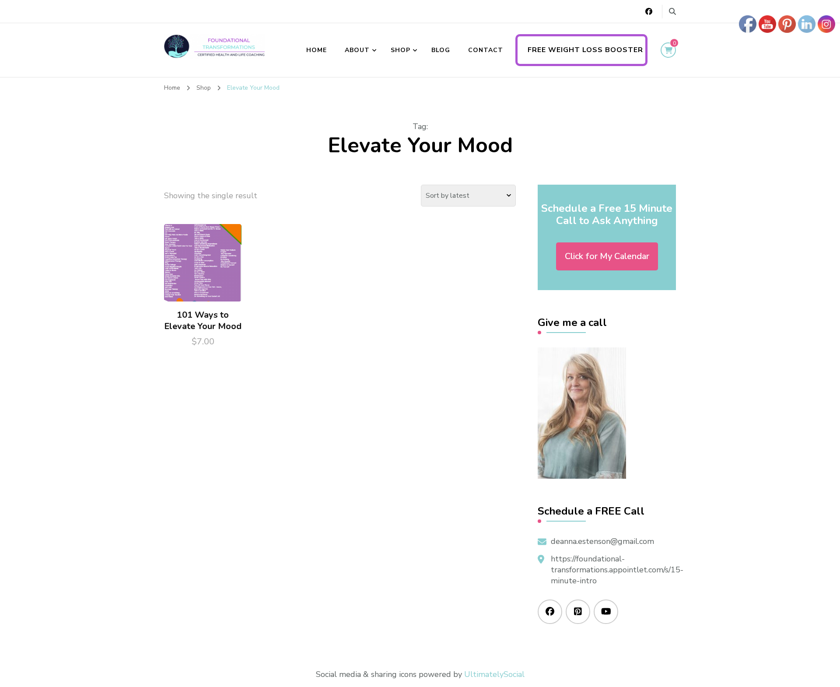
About (357, 50)
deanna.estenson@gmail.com (602, 541)
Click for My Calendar (607, 256)
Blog (440, 50)
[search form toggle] (672, 11)
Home (316, 50)
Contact (485, 50)
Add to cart (202, 267)
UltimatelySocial (494, 674)
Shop (400, 50)
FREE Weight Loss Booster (585, 50)
